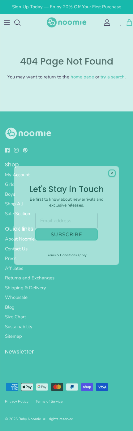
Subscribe (66, 234)
